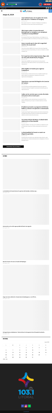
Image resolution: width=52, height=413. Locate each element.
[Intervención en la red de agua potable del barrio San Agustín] (26, 209)
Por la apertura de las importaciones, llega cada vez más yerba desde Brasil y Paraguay (35, 57)
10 (32, 350)
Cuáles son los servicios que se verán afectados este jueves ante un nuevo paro (34, 95)
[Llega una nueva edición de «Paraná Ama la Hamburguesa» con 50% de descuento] (26, 280)
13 (6, 352)
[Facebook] (22, 406)
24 (32, 354)
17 (32, 352)
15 (19, 352)
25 (39, 354)
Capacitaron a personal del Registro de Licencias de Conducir (35, 82)
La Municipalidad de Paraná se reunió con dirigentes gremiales (33, 133)
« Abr (4, 359)
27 (6, 357)
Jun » (7, 359)
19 (45, 352)
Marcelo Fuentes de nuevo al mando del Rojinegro (14, 262)
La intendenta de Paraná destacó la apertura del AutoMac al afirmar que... (20, 191)
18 (39, 352)
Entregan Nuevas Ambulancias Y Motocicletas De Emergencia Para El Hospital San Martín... (24, 332)
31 (32, 357)
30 (26, 357)
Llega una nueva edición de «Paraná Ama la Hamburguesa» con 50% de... (19, 297)
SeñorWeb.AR (26, 411)
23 (26, 354)
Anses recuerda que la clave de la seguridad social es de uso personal (34, 44)
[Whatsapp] (29, 406)
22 (19, 354)
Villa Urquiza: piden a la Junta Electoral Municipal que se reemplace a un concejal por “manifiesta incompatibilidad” (34, 32)
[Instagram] (26, 406)
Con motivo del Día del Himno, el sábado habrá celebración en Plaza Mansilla (34, 120)
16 (26, 352)
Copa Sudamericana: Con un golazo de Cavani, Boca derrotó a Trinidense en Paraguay (34, 18)
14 (12, 352)
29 (19, 357)
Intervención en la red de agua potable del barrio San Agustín (17, 226)
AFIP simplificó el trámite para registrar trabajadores (32, 69)
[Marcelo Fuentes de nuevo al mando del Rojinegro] (26, 244)
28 (12, 357)
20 (6, 354)
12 (45, 350)
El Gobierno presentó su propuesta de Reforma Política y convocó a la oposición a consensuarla (34, 108)
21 (12, 354)
